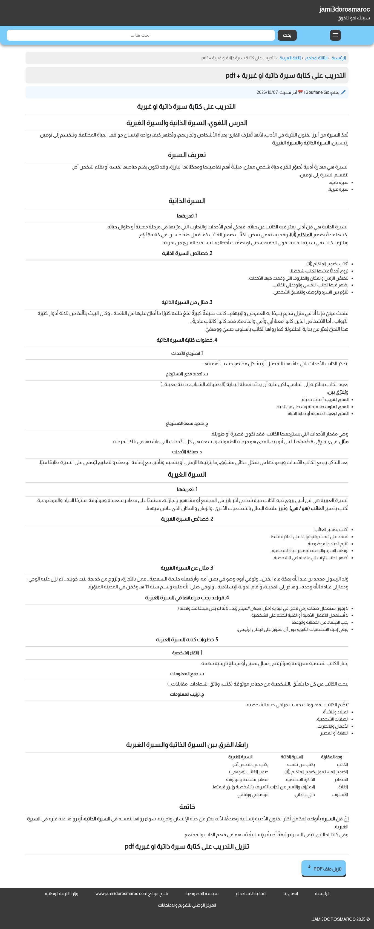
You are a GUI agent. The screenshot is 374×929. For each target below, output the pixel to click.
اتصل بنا (291, 893)
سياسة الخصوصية (201, 893)
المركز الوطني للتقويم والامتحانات (187, 905)
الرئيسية (322, 893)
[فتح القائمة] (335, 35)
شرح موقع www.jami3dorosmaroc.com (132, 893)
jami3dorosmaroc (345, 9)
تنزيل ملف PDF (327, 869)
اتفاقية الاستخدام (251, 893)
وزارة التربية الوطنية (61, 893)
